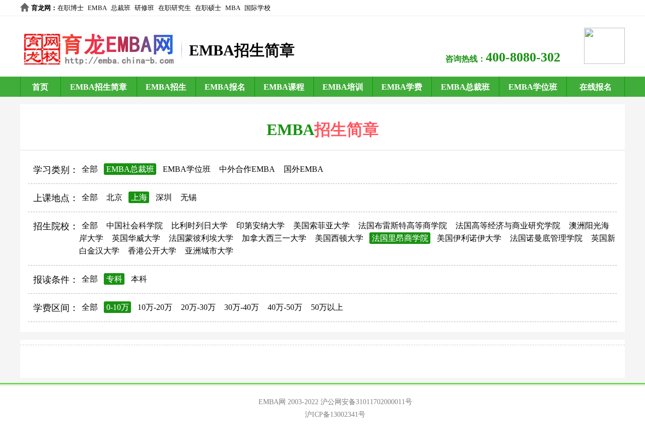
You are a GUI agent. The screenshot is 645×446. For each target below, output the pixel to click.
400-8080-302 (523, 57)
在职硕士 (208, 8)
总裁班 (121, 8)
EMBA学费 (401, 87)
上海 (139, 197)
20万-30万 (198, 307)
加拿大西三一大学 (274, 238)
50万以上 (327, 307)
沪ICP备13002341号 (335, 414)
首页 (40, 87)
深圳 (164, 197)
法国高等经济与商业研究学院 (508, 225)
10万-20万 (155, 307)
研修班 (144, 8)
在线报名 (595, 87)
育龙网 (41, 8)
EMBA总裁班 (465, 87)
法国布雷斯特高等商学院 (402, 225)
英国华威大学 (136, 238)
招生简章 (346, 129)
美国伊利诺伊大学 (469, 238)
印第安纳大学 (260, 225)
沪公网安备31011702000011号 (366, 402)
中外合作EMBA (247, 169)
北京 (114, 197)
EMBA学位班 (532, 87)
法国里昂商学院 (400, 238)
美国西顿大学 (339, 238)
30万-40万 (241, 307)
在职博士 (70, 8)
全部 (90, 169)
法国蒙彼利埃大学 (201, 238)
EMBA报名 (225, 87)
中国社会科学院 (134, 225)
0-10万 (117, 307)
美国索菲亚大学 (321, 225)
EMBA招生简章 (98, 87)
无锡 (188, 197)
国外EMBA (304, 169)
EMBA (97, 8)
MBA (232, 8)
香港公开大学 (152, 250)
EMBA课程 (284, 87)
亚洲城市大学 (209, 250)
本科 (139, 279)
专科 (114, 279)
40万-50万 (285, 307)
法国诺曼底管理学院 (546, 238)
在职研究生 (174, 8)
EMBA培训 (342, 87)
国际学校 (257, 8)
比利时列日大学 (199, 225)
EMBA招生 (166, 87)
